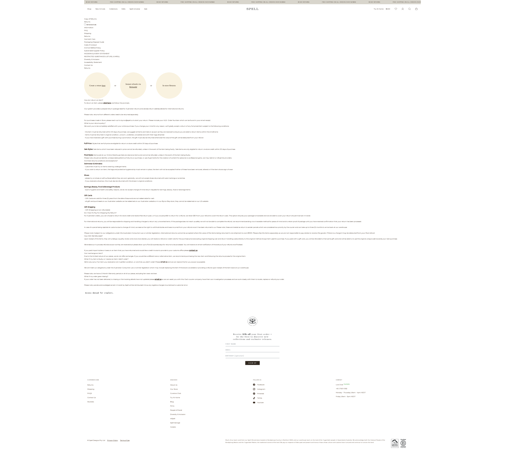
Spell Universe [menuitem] (135, 9)
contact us (193, 250)
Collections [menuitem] (113, 9)
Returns (90, 385)
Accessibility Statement (93, 62)
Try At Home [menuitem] (378, 9)
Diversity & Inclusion (91, 59)
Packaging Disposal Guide (94, 42)
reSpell (172, 418)
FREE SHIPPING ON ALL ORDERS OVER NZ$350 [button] (124, 2)
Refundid (133, 87)
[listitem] (252, 341)
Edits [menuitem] (123, 9)
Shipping (87, 33)
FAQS (89, 393)
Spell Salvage (175, 423)
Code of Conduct (90, 45)
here (103, 85)
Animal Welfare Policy (92, 48)
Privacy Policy (112, 440)
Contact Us (88, 65)
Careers (173, 427)
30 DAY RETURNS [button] (88, 2)
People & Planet (176, 410)
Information (91, 25)
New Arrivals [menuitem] (100, 9)
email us (164, 262)
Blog (172, 402)
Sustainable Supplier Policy (94, 51)
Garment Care (89, 39)
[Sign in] (402, 8)
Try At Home (175, 397)
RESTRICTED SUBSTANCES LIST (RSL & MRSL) (102, 56)
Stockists (90, 402)
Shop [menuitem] (89, 9)
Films (172, 406)
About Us (173, 385)
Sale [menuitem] (145, 9)
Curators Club (175, 393)
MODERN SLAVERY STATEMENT (96, 54)
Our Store (174, 389)
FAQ (86, 30)
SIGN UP (252, 363)
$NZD (388, 9)
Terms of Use (125, 440)
